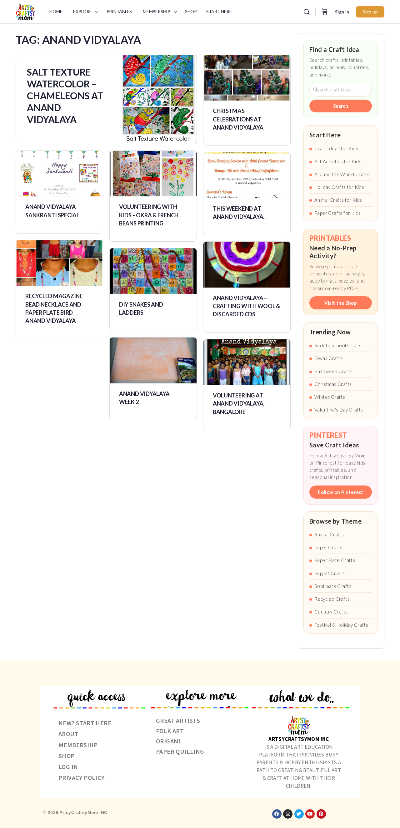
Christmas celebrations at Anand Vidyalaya (238, 119)
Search (340, 106)
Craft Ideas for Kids (336, 148)
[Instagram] (287, 814)
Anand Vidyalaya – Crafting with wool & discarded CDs (246, 306)
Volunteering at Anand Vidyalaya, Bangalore (238, 403)
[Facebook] (277, 814)
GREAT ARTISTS (178, 720)
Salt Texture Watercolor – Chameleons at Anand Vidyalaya (65, 95)
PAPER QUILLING (180, 751)
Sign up (370, 11)
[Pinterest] (321, 814)
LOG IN (68, 767)
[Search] (306, 12)
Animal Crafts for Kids (338, 200)
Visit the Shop (340, 303)
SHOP (66, 756)
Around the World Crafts (341, 174)
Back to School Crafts (337, 345)
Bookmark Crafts (332, 586)
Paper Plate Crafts (334, 560)
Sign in (342, 11)
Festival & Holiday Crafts (341, 625)
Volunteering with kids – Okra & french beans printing (148, 215)
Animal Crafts (329, 534)
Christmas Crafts (333, 384)
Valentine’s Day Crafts (338, 409)
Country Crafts (331, 611)
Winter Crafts (329, 397)
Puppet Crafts (329, 573)
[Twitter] (299, 814)
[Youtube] (310, 814)
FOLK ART (170, 731)
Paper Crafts (328, 547)
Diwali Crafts (328, 358)
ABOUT (68, 734)
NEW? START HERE (84, 723)
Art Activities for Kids (337, 161)
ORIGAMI (168, 741)
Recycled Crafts (332, 599)
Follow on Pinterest (340, 492)
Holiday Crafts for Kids (339, 187)
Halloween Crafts (333, 371)
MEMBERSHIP (78, 745)
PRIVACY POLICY (81, 777)
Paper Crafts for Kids (337, 213)
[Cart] (325, 12)
